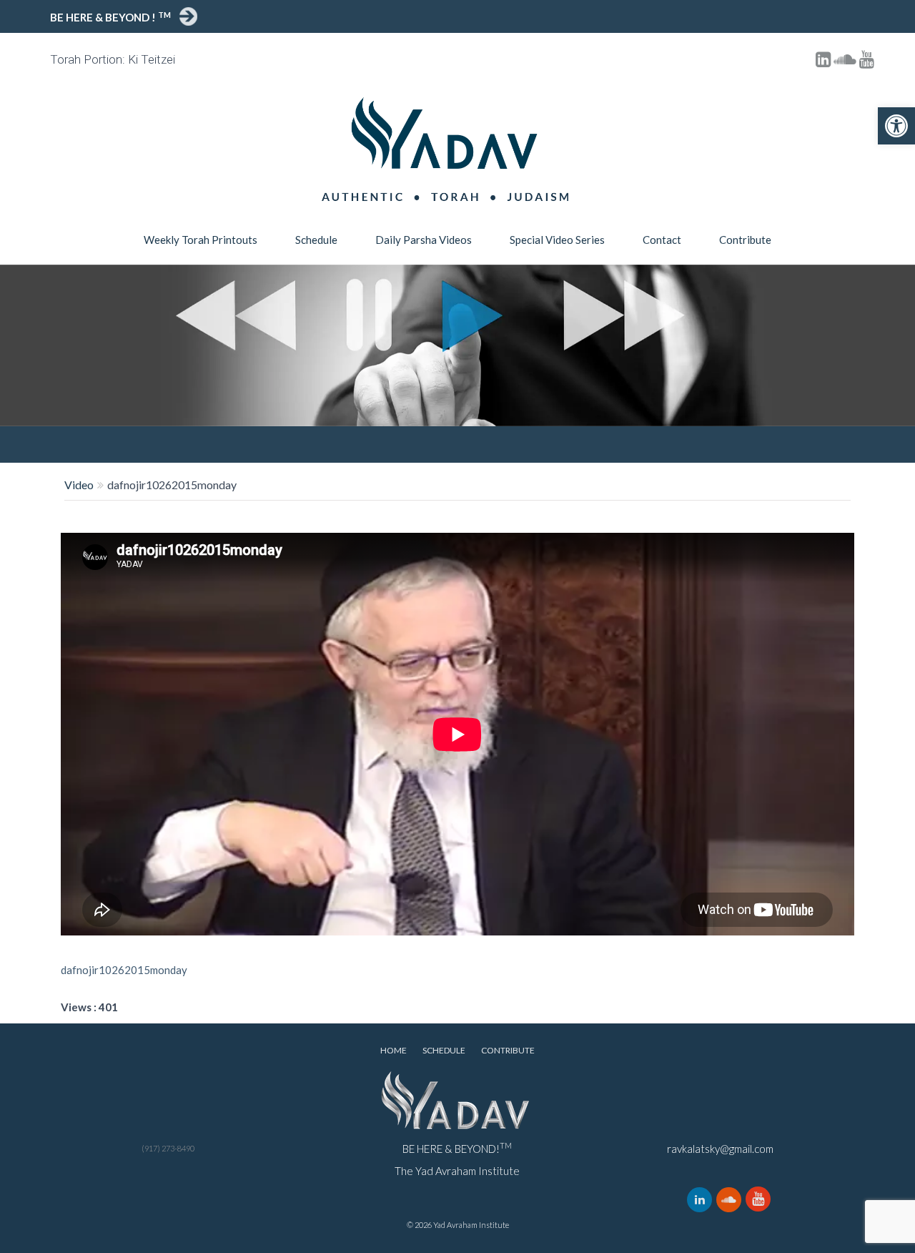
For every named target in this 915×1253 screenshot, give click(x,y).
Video (79, 484)
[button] (896, 125)
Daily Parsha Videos (423, 239)
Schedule (316, 239)
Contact (662, 239)
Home (393, 1050)
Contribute (745, 239)
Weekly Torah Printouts (200, 239)
